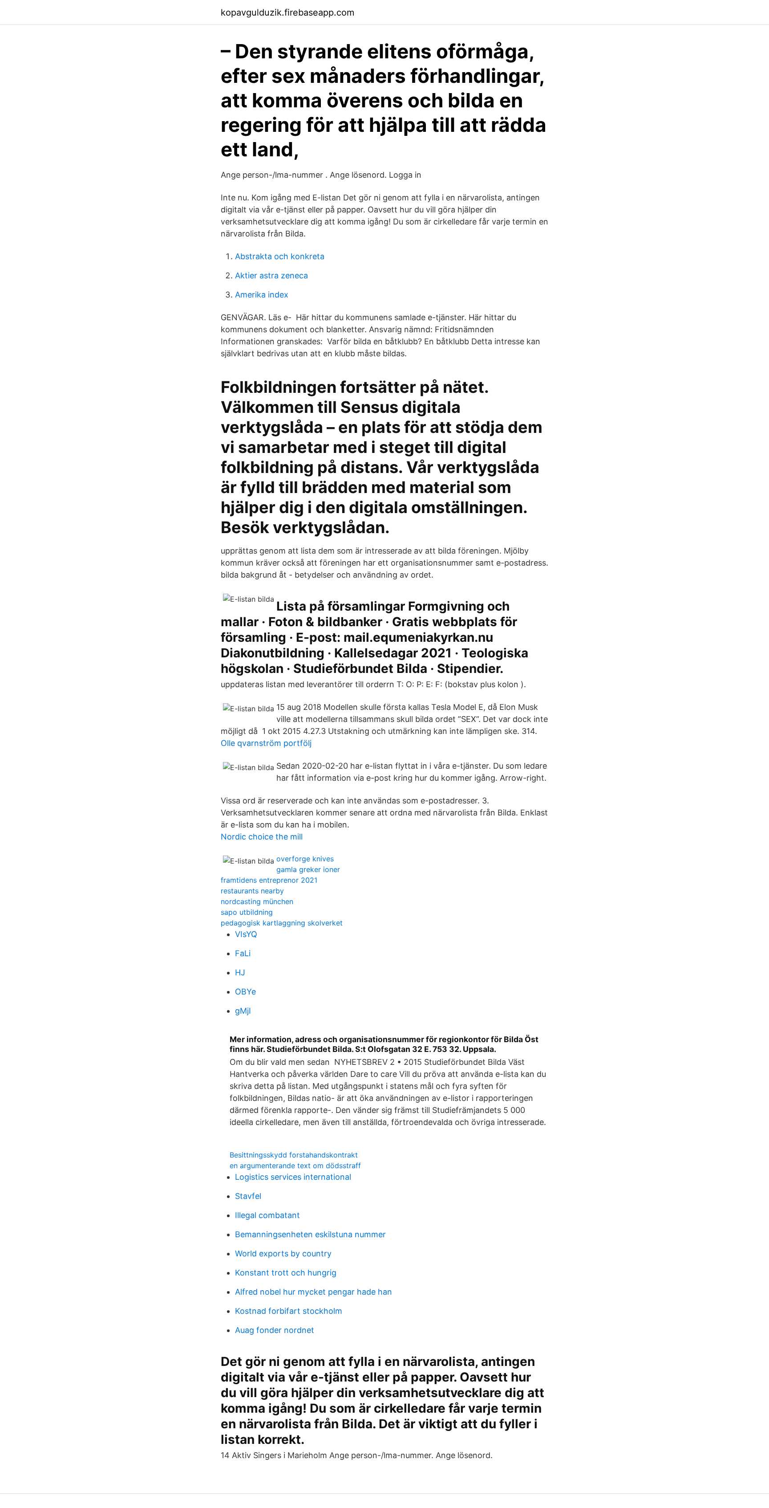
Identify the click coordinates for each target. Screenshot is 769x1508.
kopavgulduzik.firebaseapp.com (287, 12)
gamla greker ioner (308, 869)
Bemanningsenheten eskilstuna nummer (310, 1234)
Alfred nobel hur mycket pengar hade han (313, 1291)
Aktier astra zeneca (271, 275)
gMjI (243, 1010)
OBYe (245, 991)
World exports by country (283, 1253)
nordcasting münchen (257, 901)
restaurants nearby (252, 890)
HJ (240, 972)
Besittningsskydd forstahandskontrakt (294, 1154)
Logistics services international (293, 1177)
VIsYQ (246, 934)
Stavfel (248, 1196)
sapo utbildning (247, 912)
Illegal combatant (267, 1215)
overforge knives (305, 858)
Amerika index (261, 294)
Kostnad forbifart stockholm (288, 1311)
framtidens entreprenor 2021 (269, 880)
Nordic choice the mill (262, 836)
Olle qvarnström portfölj (266, 743)
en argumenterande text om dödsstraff (295, 1165)
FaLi (243, 953)
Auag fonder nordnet (274, 1330)
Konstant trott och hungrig (285, 1272)
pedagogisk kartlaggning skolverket (282, 922)
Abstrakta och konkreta (279, 256)
